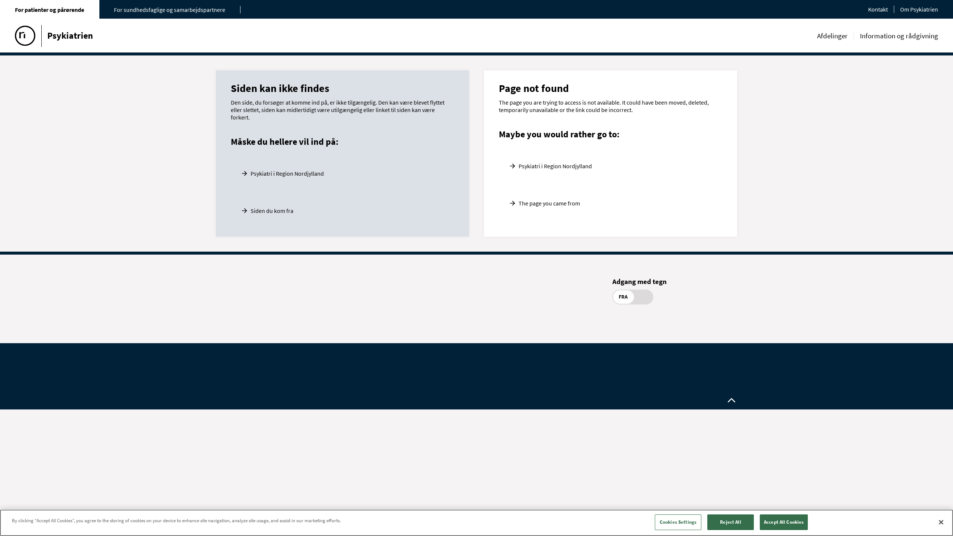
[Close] (941, 522)
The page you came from (549, 203)
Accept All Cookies (784, 522)
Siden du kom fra (272, 210)
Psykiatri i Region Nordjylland (287, 173)
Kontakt (878, 9)
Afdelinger (832, 35)
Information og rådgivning (899, 35)
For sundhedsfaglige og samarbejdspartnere (169, 9)
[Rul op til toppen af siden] (731, 400)
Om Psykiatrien (919, 9)
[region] (476, 523)
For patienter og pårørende (49, 9)
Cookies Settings (678, 522)
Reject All (730, 522)
